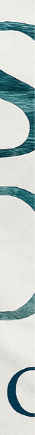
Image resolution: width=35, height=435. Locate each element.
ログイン (33, 1)
